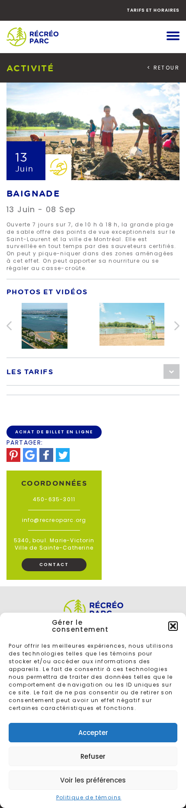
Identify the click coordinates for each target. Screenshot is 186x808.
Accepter (93, 732)
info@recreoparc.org (54, 520)
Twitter (63, 455)
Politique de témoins (89, 797)
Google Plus (30, 455)
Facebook (46, 455)
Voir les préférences (93, 780)
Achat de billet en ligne (54, 432)
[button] (173, 626)
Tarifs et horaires (153, 10)
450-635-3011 (54, 499)
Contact (54, 564)
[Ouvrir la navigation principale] (173, 37)
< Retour (163, 67)
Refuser (93, 756)
